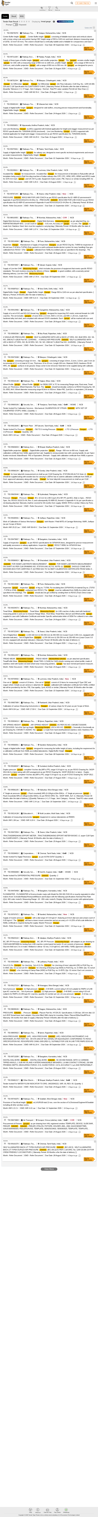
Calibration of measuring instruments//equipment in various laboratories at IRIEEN (38, 817)
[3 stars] (24, 22)
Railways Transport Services (28, 33)
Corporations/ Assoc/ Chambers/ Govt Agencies (29, 853)
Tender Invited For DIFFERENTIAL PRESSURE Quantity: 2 (30, 876)
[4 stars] (26, 22)
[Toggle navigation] (95, 3)
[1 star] (19, 22)
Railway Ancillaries (28, 57)
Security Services (29, 405)
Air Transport (28, 1120)
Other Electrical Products (29, 1080)
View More (49, 1169)
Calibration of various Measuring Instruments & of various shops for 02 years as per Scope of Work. (46, 706)
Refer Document (15, 45)
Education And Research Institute (29, 813)
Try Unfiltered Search (65, 21)
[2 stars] (22, 22)
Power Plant (28, 426)
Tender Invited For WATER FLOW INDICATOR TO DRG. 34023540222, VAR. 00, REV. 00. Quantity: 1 (43, 1084)
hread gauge (46, 21)
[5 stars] (29, 22)
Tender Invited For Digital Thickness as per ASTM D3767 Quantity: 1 (33, 857)
